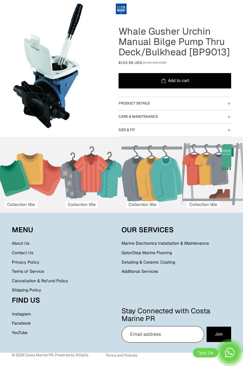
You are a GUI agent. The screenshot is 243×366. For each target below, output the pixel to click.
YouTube (20, 332)
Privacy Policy (25, 262)
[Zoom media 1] (53, 66)
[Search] (19, 8)
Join (219, 334)
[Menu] (7, 9)
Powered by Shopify (71, 355)
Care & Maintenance (138, 116)
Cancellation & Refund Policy (40, 280)
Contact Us (22, 252)
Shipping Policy (26, 290)
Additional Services (140, 271)
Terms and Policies (121, 355)
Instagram (21, 314)
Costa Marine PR (39, 355)
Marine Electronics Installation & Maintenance (165, 243)
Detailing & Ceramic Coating (148, 262)
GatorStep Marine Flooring (147, 252)
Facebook (21, 323)
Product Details (134, 103)
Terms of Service (28, 271)
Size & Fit (127, 130)
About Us (20, 243)
